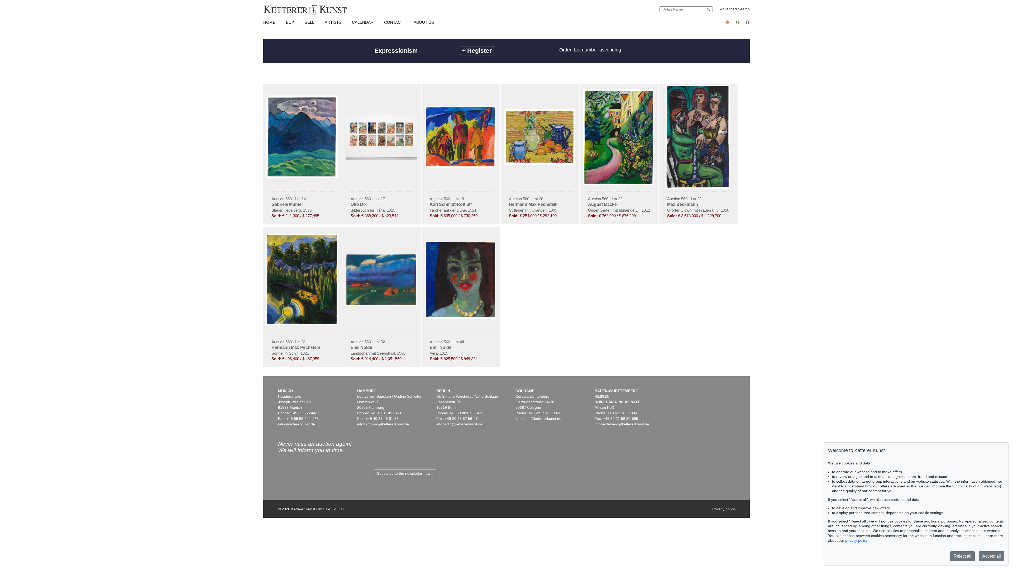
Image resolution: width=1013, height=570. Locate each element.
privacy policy (856, 540)
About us (424, 22)
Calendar (363, 22)
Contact (393, 22)
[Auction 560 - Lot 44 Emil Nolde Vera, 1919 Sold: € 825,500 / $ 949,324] (461, 317)
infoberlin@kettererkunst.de (459, 424)
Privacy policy (723, 509)
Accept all (991, 556)
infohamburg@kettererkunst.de (383, 424)
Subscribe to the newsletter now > (405, 473)
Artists (333, 22)
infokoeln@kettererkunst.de (538, 418)
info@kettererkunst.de (296, 424)
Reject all (962, 556)
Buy (290, 22)
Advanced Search (735, 9)
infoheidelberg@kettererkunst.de (622, 424)
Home (269, 22)
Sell (309, 22)
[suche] (710, 9)
